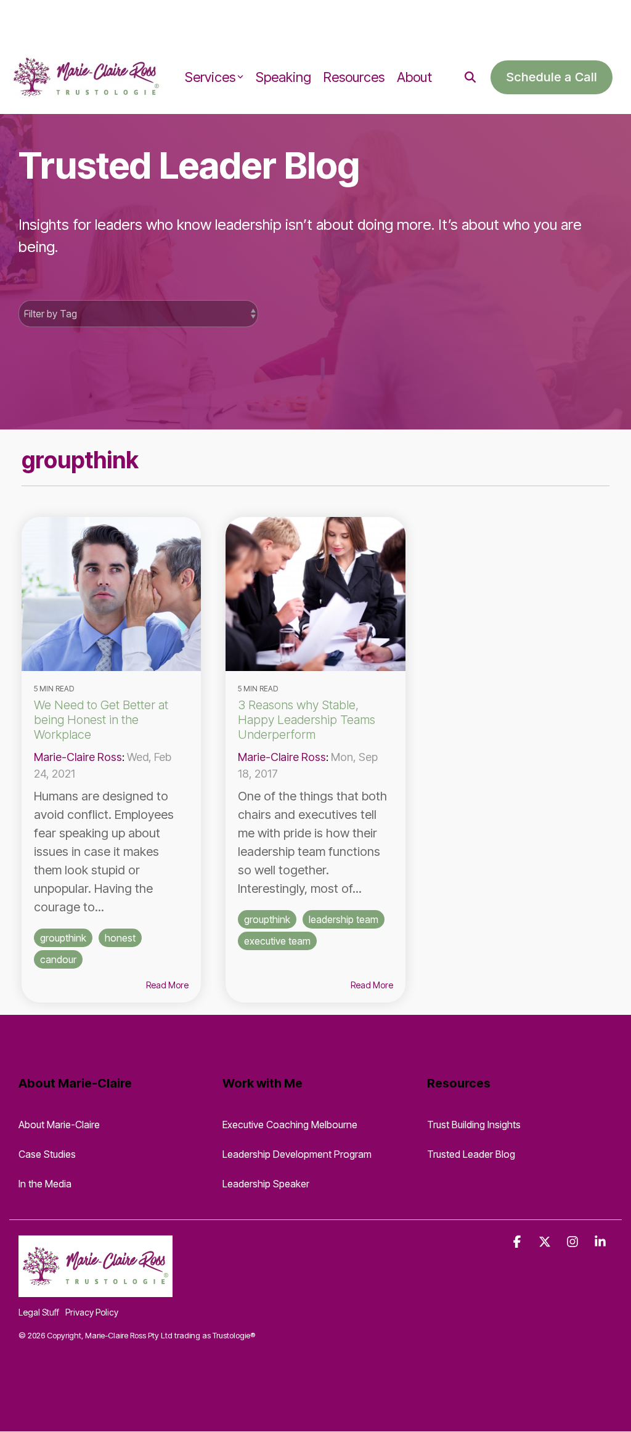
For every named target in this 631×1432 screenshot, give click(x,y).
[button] (518, 1242)
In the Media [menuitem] (44, 1184)
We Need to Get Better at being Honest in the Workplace (101, 720)
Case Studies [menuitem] (47, 1154)
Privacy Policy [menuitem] (91, 1312)
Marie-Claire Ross (78, 757)
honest (120, 938)
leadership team (343, 919)
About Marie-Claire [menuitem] (59, 1124)
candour (58, 959)
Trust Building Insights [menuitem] (474, 1124)
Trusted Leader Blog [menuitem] (471, 1154)
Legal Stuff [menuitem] (38, 1312)
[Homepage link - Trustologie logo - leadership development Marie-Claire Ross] (95, 1289)
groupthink (63, 938)
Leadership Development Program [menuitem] (297, 1154)
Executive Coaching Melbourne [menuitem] (289, 1124)
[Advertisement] (144, 18)
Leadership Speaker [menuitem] (265, 1184)
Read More (167, 985)
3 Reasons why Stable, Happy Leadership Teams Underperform (306, 720)
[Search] (470, 77)
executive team (277, 941)
